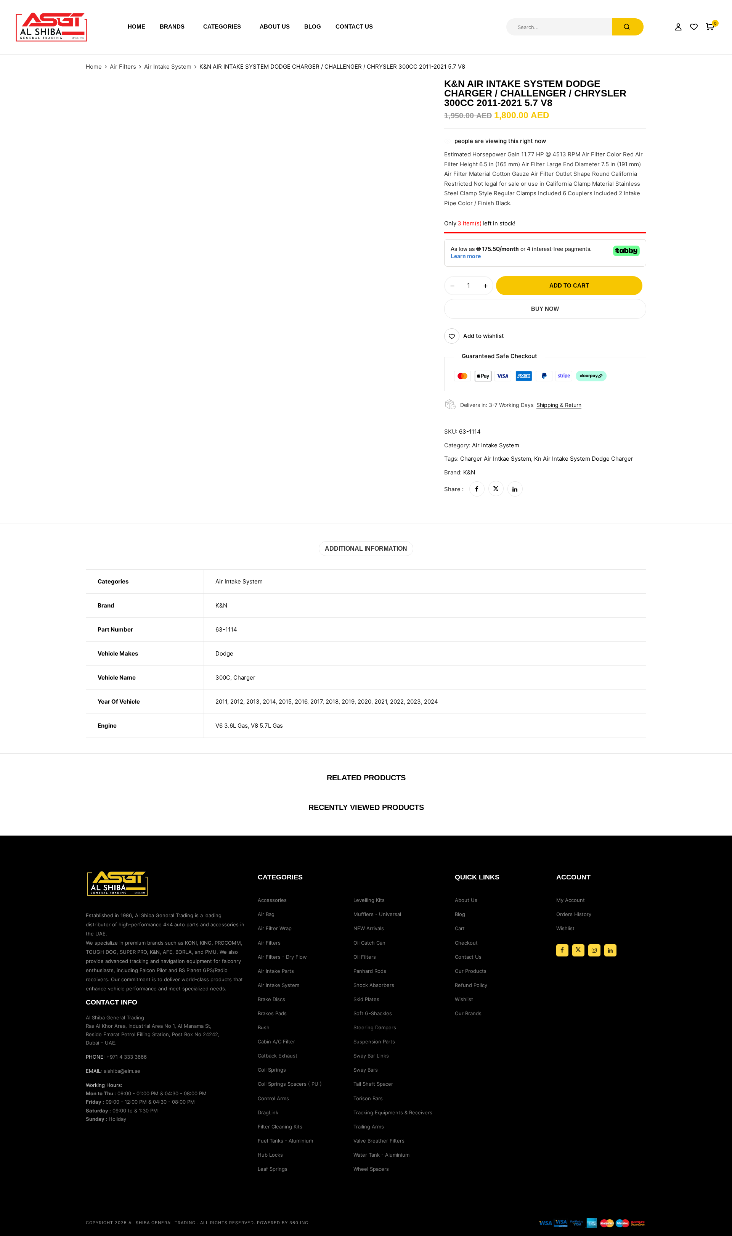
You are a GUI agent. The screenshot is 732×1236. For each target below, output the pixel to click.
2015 (285, 701)
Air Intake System (167, 66)
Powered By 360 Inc (282, 1222)
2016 (301, 701)
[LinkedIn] (515, 489)
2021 (380, 701)
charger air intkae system (495, 458)
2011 (221, 701)
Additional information (366, 548)
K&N (469, 472)
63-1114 (226, 629)
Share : (454, 489)
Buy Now (545, 308)
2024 (431, 701)
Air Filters (123, 66)
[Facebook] (477, 489)
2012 (236, 701)
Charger (244, 677)
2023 (414, 701)
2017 (316, 701)
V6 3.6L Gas (231, 725)
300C (222, 677)
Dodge (224, 653)
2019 (348, 701)
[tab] (366, 548)
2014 (269, 701)
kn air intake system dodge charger (583, 458)
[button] (710, 27)
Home (94, 66)
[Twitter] (496, 489)
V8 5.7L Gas (267, 725)
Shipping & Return (558, 405)
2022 (397, 701)
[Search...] (628, 26)
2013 (253, 701)
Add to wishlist (483, 335)
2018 (332, 701)
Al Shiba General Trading (162, 1222)
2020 (364, 701)
